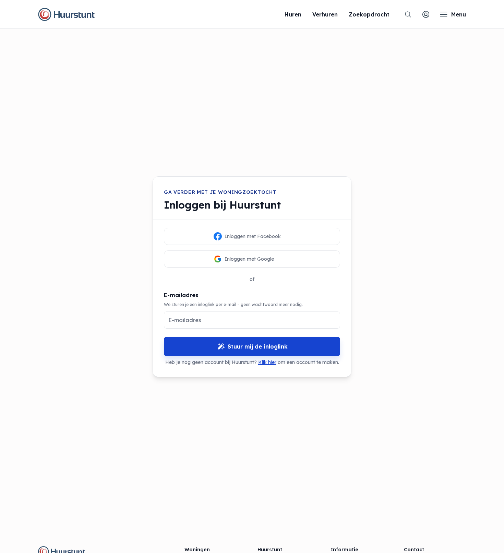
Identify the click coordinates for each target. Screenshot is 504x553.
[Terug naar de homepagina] (66, 14)
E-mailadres (181, 295)
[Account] (425, 14)
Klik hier (267, 362)
